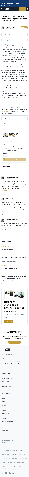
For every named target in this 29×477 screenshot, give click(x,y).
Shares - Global (6, 381)
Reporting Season (5, 246)
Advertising (5, 408)
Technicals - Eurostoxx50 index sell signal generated (12, 361)
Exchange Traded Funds (8, 376)
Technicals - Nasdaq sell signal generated (10, 363)
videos (3, 398)
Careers (4, 418)
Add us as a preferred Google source (15, 40)
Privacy (4, 442)
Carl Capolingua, (4, 280)
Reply (6, 192)
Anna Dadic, (3, 251)
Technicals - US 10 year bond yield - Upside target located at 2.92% (14, 357)
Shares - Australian (7, 378)
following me (6, 111)
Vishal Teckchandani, (5, 261)
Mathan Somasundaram (12, 177)
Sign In (16, 9)
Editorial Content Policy (8, 437)
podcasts (4, 401)
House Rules (5, 444)
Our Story (4, 410)
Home (2, 12)
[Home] (6, 9)
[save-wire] (25, 35)
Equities (5, 156)
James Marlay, (4, 271)
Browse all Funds (6, 386)
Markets (3, 275)
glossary (4, 396)
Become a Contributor (7, 421)
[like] (2, 193)
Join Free (22, 9)
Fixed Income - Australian (8, 384)
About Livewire (5, 413)
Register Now (13, 342)
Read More (4, 190)
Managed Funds (6, 373)
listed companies (6, 393)
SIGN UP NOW (8, 321)
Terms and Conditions (7, 440)
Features (4, 416)
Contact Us (4, 423)
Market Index (5, 430)
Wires (6, 12)
